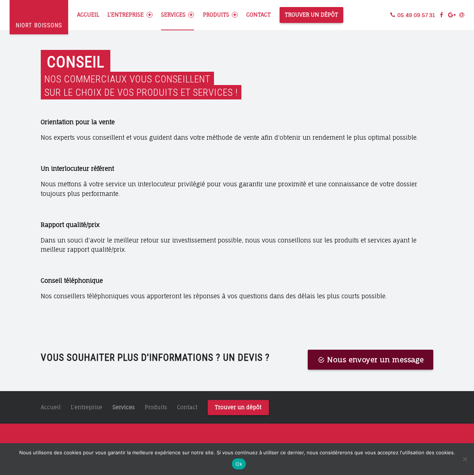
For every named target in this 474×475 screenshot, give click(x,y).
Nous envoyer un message (375, 359)
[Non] (464, 459)
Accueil (88, 14)
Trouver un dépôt (311, 14)
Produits (216, 14)
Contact (258, 14)
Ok (239, 464)
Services (173, 14)
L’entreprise (125, 14)
